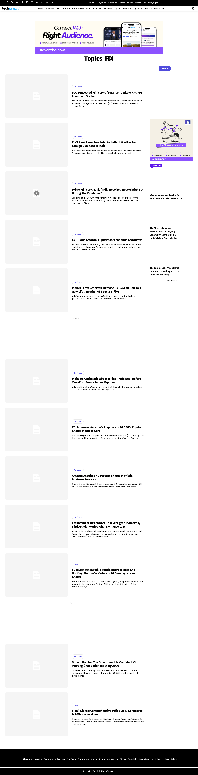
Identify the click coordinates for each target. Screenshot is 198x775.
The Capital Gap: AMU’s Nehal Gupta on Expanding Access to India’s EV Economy (165, 271)
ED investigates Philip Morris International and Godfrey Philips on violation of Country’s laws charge (103, 573)
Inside (76, 564)
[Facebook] (7, 2)
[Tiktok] (42, 2)
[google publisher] (52, 2)
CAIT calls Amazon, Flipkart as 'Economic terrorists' (107, 240)
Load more (170, 281)
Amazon (77, 234)
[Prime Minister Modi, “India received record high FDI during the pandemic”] (36, 193)
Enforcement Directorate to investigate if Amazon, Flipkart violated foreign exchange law (106, 524)
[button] (193, 8)
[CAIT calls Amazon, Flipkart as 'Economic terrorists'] (36, 242)
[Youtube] (17, 2)
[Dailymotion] (27, 2)
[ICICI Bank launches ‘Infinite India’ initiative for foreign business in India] (36, 145)
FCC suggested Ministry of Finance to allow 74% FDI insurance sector (107, 94)
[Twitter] (12, 2)
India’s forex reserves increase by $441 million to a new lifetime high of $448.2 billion (106, 289)
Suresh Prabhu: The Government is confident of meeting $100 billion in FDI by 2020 (104, 664)
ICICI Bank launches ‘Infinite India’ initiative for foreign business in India (104, 144)
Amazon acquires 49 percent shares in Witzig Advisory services (102, 477)
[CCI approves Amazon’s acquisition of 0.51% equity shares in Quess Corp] (36, 429)
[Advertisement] (75, 337)
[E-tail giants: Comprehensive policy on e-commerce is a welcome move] (36, 714)
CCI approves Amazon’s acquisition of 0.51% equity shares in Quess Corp (106, 429)
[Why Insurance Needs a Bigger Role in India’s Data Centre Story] (171, 184)
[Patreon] (22, 2)
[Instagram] (32, 2)
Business (78, 87)
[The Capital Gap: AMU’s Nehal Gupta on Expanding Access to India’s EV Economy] (171, 257)
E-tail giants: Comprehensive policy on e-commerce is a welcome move (107, 712)
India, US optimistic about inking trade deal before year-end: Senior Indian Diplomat (106, 380)
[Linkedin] (37, 2)
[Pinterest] (47, 2)
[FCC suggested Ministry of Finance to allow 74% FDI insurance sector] (36, 96)
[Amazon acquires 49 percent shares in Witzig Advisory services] (36, 478)
